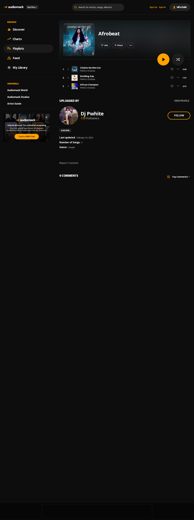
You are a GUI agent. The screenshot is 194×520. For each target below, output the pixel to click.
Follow (179, 115)
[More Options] (178, 69)
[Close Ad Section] (46, 117)
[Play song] (163, 59)
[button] (124, 69)
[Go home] (14, 7)
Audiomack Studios (18, 96)
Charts (17, 39)
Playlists (18, 48)
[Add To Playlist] (68, 69)
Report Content (68, 163)
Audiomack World (17, 90)
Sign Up (153, 7)
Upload (182, 7)
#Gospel (65, 130)
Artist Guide (14, 103)
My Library (20, 67)
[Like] (172, 69)
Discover (19, 29)
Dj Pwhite (92, 113)
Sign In (162, 7)
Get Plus (32, 7)
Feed (16, 58)
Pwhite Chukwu (87, 70)
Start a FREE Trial (27, 136)
